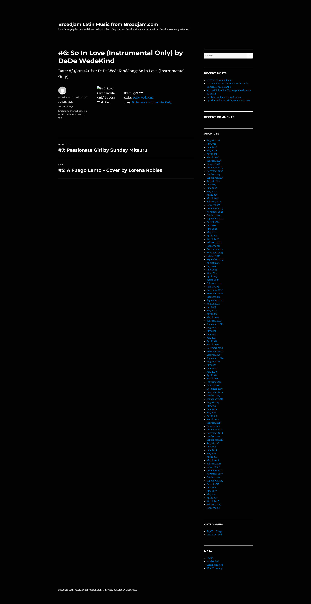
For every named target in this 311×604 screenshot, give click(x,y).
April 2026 (212, 154)
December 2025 (215, 167)
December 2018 (215, 429)
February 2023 (214, 283)
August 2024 (213, 222)
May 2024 (212, 232)
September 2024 (215, 218)
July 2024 (211, 225)
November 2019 (215, 392)
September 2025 (215, 177)
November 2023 (215, 252)
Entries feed (213, 561)
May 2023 (212, 273)
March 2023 (213, 280)
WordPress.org (214, 568)
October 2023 (213, 256)
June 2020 (212, 368)
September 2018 (215, 440)
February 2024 (214, 242)
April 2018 (212, 457)
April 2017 (212, 497)
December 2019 (215, 388)
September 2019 (215, 399)
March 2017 (213, 501)
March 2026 (213, 157)
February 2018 (214, 463)
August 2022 (213, 303)
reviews (70, 114)
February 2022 (214, 320)
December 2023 (215, 249)
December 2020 (215, 348)
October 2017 (213, 477)
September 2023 (215, 259)
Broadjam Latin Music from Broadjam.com (108, 24)
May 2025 (212, 191)
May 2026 (212, 150)
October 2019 (213, 395)
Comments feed (215, 564)
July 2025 (211, 184)
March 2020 (213, 378)
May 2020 (212, 371)
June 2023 (212, 269)
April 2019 (212, 416)
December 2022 (215, 290)
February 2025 (214, 201)
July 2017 (211, 487)
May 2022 (212, 310)
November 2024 (215, 212)
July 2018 (211, 446)
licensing (82, 111)
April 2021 (212, 341)
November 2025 (215, 171)
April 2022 (212, 314)
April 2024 (212, 235)
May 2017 (211, 494)
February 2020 (214, 382)
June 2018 (212, 450)
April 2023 (212, 276)
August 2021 (213, 327)
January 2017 (213, 508)
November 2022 (215, 293)
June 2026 (212, 147)
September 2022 (215, 300)
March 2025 (213, 198)
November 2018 (215, 433)
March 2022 (213, 317)
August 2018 (213, 443)
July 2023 (211, 266)
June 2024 (212, 229)
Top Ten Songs (65, 106)
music (61, 114)
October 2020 (213, 354)
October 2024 (213, 215)
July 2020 (211, 365)
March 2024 (213, 239)
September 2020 (215, 358)
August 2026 (213, 140)
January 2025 (213, 205)
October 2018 (213, 436)
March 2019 (213, 419)
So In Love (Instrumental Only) (152, 102)
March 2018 (213, 460)
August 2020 (213, 361)
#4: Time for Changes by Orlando (224, 97)
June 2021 (212, 334)
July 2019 (211, 406)
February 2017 (214, 504)
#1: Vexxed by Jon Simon (219, 80)
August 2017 (213, 484)
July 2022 (211, 307)
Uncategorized (214, 534)
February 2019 (214, 423)
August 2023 (213, 263)
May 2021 (211, 337)
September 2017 (215, 480)
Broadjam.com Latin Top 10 (72, 97)
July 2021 (211, 331)
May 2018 (211, 453)
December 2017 (215, 470)
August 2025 (213, 181)
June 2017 (212, 491)
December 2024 (215, 208)
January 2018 (213, 467)
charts (73, 111)
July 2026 (211, 143)
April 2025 (212, 195)
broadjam (63, 111)
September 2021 (215, 324)
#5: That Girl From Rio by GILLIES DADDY (228, 100)
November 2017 (215, 474)
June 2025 (212, 188)
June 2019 (212, 409)
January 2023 (213, 286)
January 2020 (213, 385)
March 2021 (213, 344)
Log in (210, 558)
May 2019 (212, 412)
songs (78, 114)
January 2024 (213, 246)
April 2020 (212, 375)
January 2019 (213, 426)
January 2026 (213, 164)
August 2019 (213, 402)
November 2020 (215, 351)
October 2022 (213, 297)
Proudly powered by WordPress (121, 589)
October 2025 (213, 174)
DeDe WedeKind (143, 97)
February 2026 (214, 160)
